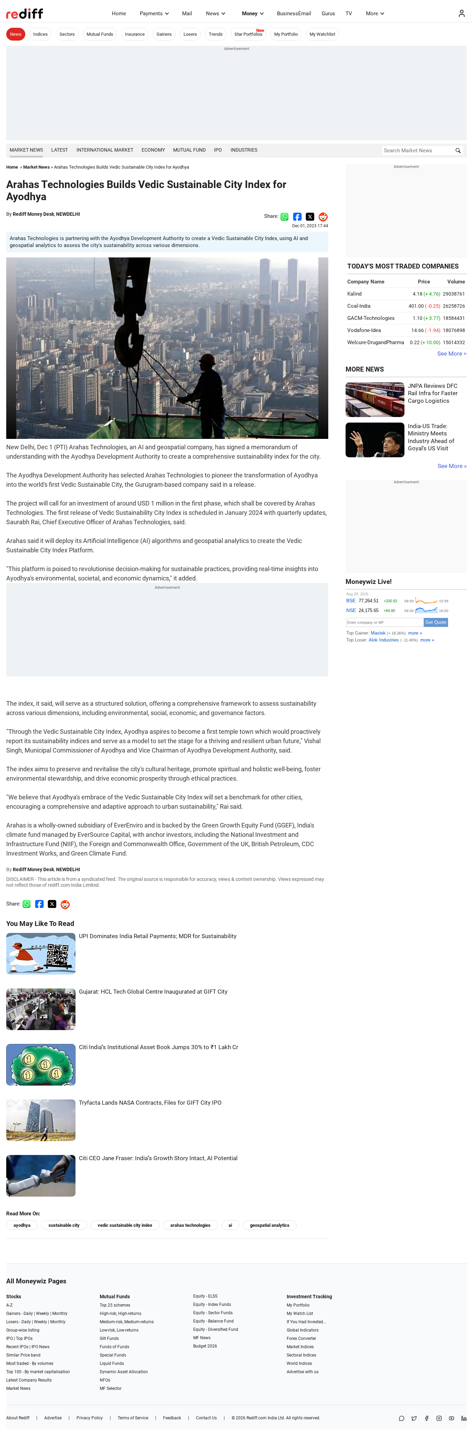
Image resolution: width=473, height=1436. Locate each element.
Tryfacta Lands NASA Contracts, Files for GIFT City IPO (150, 1102)
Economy (153, 150)
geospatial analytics (269, 1225)
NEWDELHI (68, 214)
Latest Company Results (29, 1380)
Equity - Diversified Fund (215, 1329)
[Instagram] (439, 1419)
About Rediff (17, 1418)
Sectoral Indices (301, 1355)
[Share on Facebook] (297, 216)
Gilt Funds (109, 1338)
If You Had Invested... (306, 1321)
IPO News (41, 1346)
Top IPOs (24, 1338)
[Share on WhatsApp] (401, 1419)
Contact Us (206, 1418)
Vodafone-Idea (364, 330)
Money (250, 13)
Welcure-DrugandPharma (375, 342)
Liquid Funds (112, 1363)
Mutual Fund (189, 150)
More (372, 13)
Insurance (135, 34)
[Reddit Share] (321, 216)
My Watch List (300, 1313)
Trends (216, 34)
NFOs (105, 1380)
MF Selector (111, 1388)
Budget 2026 (205, 1346)
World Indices (299, 1363)
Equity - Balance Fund (213, 1321)
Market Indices (300, 1346)
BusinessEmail (294, 13)
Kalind (354, 294)
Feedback (172, 1418)
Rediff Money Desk (33, 214)
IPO (218, 150)
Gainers (164, 34)
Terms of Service (133, 1418)
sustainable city (64, 1225)
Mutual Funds (100, 34)
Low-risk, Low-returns (119, 1330)
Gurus (328, 13)
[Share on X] (414, 1419)
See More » (452, 466)
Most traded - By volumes (29, 1363)
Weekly (42, 1313)
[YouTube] (451, 1419)
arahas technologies (190, 1225)
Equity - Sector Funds (213, 1312)
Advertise (53, 1418)
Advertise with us (303, 1371)
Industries (244, 150)
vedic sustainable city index (125, 1225)
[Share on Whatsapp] (284, 216)
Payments (151, 13)
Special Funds (113, 1355)
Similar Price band (23, 1355)
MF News (202, 1337)
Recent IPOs (17, 1346)
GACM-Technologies (371, 318)
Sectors (67, 34)
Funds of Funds (114, 1346)
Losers (190, 34)
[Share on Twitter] (310, 216)
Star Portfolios (248, 34)
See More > (452, 353)
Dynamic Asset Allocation (124, 1371)
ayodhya (22, 1225)
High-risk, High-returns (120, 1313)
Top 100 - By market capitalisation (38, 1371)
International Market (105, 150)
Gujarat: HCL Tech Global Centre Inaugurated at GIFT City (153, 991)
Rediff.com (257, 1418)
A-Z (9, 1305)
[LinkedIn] (464, 1419)
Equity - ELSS (205, 1296)
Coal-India (359, 306)
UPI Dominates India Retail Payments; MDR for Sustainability (158, 936)
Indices (40, 34)
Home (119, 13)
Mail (187, 13)
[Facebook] (426, 1419)
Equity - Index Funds (212, 1304)
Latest (59, 150)
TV (349, 13)
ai (230, 1225)
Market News (26, 150)
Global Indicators (303, 1330)
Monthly (60, 1313)
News (212, 13)
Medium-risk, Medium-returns (127, 1321)
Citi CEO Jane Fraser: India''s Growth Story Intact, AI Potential (158, 1158)
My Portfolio (286, 34)
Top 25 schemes (115, 1305)
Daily (28, 1313)
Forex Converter (301, 1338)
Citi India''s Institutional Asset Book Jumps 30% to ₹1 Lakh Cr (158, 1047)
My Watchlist (322, 34)
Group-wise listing (22, 1330)
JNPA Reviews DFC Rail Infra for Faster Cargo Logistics (433, 393)
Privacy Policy (90, 1418)
